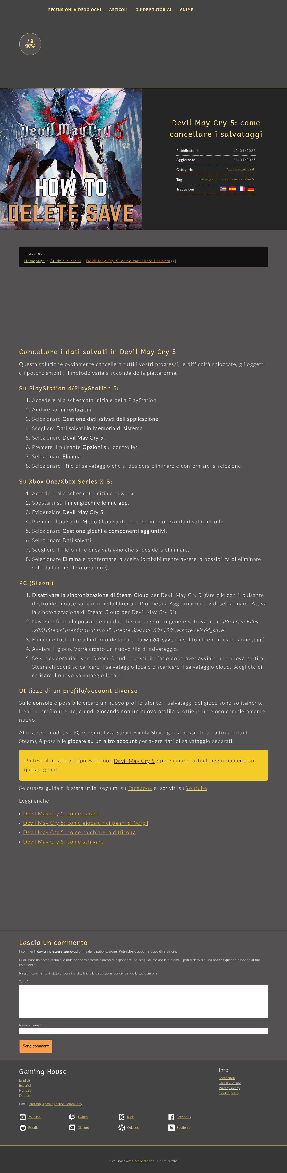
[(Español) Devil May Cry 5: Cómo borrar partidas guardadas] (233, 191)
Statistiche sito (230, 1083)
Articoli (118, 10)
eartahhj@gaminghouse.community (56, 1104)
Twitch (83, 1117)
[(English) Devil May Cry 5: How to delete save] (224, 191)
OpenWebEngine (143, 1161)
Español (25, 1085)
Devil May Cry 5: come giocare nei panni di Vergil (85, 823)
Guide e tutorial (153, 10)
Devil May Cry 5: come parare (61, 813)
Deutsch (25, 1095)
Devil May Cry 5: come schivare (63, 841)
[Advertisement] (156, 51)
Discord (83, 1127)
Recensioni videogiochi (74, 10)
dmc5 (249, 179)
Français (25, 1090)
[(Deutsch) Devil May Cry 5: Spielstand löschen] (252, 191)
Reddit (33, 1127)
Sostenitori (227, 1078)
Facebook (140, 788)
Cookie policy (229, 1093)
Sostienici (184, 1127)
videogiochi (210, 179)
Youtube (196, 788)
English (24, 1080)
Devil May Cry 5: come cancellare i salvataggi (131, 261)
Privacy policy (229, 1088)
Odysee (133, 1127)
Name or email (30, 1025)
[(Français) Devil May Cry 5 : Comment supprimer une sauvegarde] (242, 191)
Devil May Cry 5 (134, 761)
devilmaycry (232, 179)
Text (22, 981)
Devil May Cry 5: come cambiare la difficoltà (79, 832)
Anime (186, 10)
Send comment (36, 1046)
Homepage (34, 261)
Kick (130, 1117)
